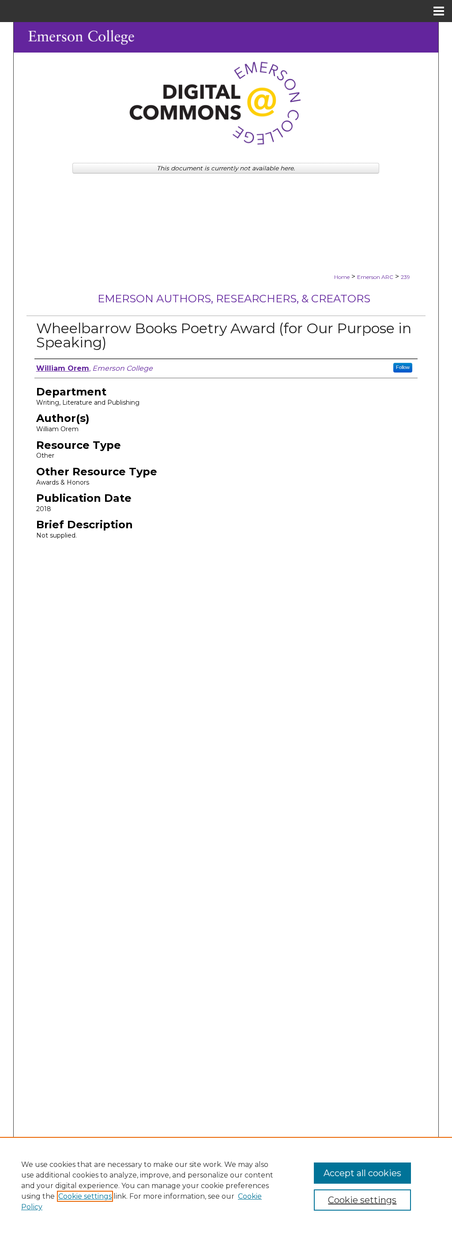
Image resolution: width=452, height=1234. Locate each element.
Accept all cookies (362, 1173)
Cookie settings (85, 1196)
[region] (226, 1185)
